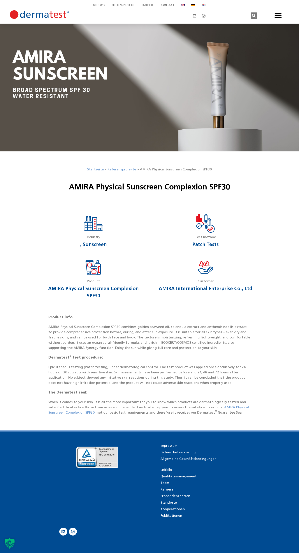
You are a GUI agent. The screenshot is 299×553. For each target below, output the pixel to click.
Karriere (148, 5)
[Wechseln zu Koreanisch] (204, 5)
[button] (254, 15)
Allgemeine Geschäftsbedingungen (188, 459)
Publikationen (171, 516)
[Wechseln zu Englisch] (183, 5)
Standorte (168, 502)
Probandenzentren (175, 496)
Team (164, 483)
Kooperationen (172, 509)
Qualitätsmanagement (178, 476)
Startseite (95, 169)
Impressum (168, 446)
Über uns (99, 5)
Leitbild (166, 470)
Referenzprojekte (124, 5)
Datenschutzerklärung (178, 452)
